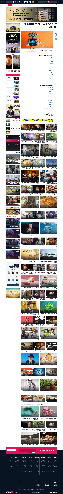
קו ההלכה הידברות (46, 480)
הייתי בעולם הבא (43, 471)
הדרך (50, 91)
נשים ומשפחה (17, 457)
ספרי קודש (30, 471)
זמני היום (31, 4)
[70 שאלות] (15, 2)
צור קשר (20, 4)
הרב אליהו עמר (24, 472)
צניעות (18, 465)
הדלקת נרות (17, 462)
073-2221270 (12, 482)
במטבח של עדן (43, 461)
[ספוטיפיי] (14, 2)
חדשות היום (49, 461)
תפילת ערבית (51, 102)
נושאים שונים (30, 457)
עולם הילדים (40, 4)
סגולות (31, 465)
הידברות (55, 457)
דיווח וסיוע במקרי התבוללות (28, 480)
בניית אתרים (15, 492)
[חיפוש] (49, 2)
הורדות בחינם (50, 80)
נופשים (56, 467)
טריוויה (38, 467)
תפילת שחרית (50, 100)
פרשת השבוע (51, 70)
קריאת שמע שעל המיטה (49, 98)
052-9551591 (38, 482)
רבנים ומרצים (24, 457)
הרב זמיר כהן (44, 4)
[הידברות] (29, 1)
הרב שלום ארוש (24, 470)
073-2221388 (38, 478)
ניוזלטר (56, 462)
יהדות (52, 57)
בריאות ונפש (30, 467)
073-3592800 (29, 478)
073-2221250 (47, 485)
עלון (29, 4)
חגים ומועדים (49, 471)
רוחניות (51, 65)
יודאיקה (31, 472)
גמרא (31, 461)
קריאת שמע (11, 466)
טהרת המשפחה (17, 461)
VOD (53, 4)
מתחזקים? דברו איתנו (9, 1)
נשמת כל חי (11, 471)
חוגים (38, 471)
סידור (48, 85)
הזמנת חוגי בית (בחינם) (19, 480)
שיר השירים (11, 470)
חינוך (31, 466)
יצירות (38, 470)
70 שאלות (37, 4)
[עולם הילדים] (19, 2)
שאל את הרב (34, 4)
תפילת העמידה (50, 104)
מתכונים (18, 460)
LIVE (14, 4)
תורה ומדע (51, 68)
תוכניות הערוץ (43, 457)
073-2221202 (38, 485)
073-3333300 (47, 482)
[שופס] (17, 2)
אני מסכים (31, 452)
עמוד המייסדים (55, 471)
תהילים (11, 467)
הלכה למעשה (43, 462)
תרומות (23, 4)
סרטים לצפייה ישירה (36, 462)
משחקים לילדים (37, 465)
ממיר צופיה (56, 484)
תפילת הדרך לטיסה (49, 93)
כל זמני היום (13, 149)
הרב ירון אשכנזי (24, 466)
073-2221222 (55, 478)
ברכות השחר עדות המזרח (48, 108)
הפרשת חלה (17, 470)
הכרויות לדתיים (50, 78)
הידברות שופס (55, 470)
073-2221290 (20, 482)
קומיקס (38, 466)
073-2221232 (20, 478)
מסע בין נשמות (43, 466)
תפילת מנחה (10, 460)
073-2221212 (47, 478)
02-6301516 (55, 482)
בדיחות (38, 461)
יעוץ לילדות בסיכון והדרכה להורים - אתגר (10, 477)
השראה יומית (43, 470)
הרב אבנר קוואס (24, 471)
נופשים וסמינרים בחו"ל (37, 484)
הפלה (18, 466)
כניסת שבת (50, 87)
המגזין (50, 460)
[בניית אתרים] (19, 492)
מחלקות (25, 4)
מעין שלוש (51, 95)
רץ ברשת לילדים (37, 460)
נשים (52, 61)
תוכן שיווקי (49, 472)
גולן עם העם (43, 465)
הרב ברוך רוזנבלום (24, 467)
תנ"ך (31, 460)
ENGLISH (18, 4)
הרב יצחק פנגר (24, 462)
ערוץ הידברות (55, 460)
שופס (27, 4)
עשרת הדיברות (30, 462)
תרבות (52, 72)
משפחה (50, 465)
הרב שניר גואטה (24, 465)
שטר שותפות (47, 4)
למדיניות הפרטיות (30, 452)
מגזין (52, 4)
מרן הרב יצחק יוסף (24, 461)
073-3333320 (12, 479)
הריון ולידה (18, 467)
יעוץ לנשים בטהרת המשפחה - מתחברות (53, 481)
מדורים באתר (49, 457)
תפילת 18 (51, 106)
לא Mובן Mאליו (43, 460)
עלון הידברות (55, 461)
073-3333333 (55, 485)
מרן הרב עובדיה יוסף (23, 460)
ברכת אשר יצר (10, 472)
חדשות (50, 4)
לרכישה (11, 266)
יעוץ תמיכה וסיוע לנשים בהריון (36, 480)
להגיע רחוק (43, 467)
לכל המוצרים (13, 285)
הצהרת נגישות (55, 472)
